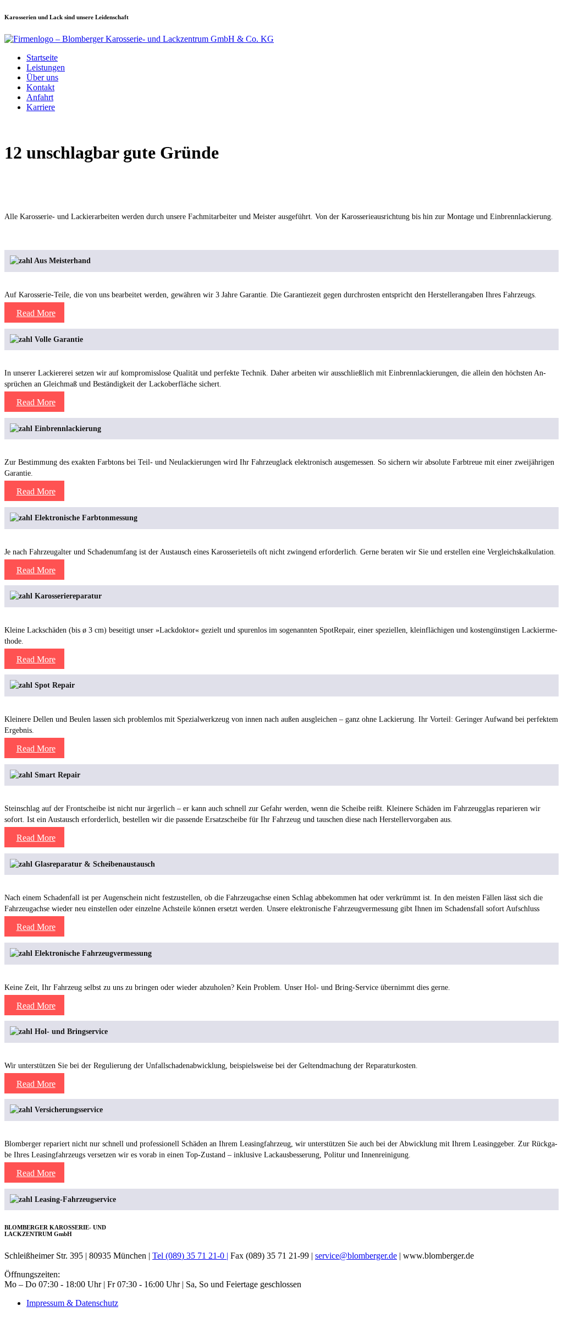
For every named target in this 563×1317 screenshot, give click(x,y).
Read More (36, 235)
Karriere (40, 107)
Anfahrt (39, 97)
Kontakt (40, 87)
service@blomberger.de (356, 1255)
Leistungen (45, 67)
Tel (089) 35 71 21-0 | (190, 1255)
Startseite (42, 57)
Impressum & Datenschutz (72, 1303)
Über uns (42, 77)
